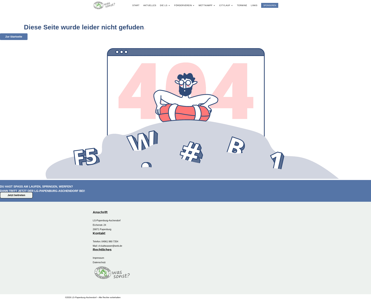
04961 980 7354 (109, 241)
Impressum (98, 258)
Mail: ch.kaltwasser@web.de (107, 246)
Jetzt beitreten (16, 195)
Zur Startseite (13, 36)
